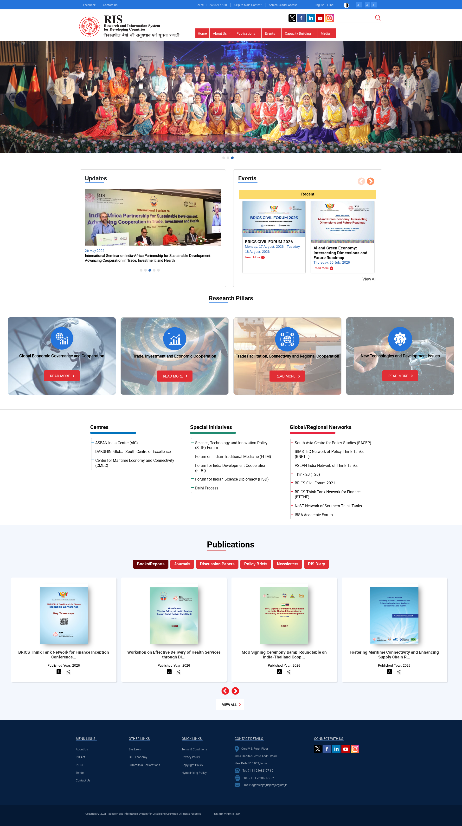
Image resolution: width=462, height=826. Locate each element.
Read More (253, 257)
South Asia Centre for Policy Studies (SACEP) (333, 442)
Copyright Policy (192, 765)
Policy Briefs (255, 564)
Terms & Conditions (194, 749)
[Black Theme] (346, 5)
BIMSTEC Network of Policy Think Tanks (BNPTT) (329, 454)
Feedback (89, 5)
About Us (82, 749)
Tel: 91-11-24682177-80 (211, 5)
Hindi (330, 5)
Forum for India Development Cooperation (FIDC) (230, 468)
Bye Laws (135, 749)
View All (369, 279)
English (319, 5)
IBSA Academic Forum (314, 514)
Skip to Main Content (248, 5)
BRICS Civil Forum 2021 (315, 483)
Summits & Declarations (144, 765)
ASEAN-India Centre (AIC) (116, 442)
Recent (307, 194)
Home (202, 33)
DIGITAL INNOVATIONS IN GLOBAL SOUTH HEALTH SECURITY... (394, 654)
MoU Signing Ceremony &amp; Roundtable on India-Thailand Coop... (174, 654)
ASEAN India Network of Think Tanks (326, 465)
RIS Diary (316, 564)
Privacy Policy (191, 757)
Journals (182, 564)
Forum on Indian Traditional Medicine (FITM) (233, 456)
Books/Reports (151, 564)
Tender (80, 772)
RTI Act (80, 757)
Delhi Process (206, 488)
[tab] (307, 194)
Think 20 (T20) (307, 474)
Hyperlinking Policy (194, 772)
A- (373, 5)
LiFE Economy (138, 757)
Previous (366, 184)
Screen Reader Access (283, 5)
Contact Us (110, 5)
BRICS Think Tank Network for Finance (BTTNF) (327, 494)
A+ (359, 5)
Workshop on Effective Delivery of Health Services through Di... (63, 654)
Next (375, 184)
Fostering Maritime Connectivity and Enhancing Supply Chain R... (284, 654)
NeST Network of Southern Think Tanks (328, 505)
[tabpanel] (307, 238)
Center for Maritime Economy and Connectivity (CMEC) (134, 463)
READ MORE (60, 375)
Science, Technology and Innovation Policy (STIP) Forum (231, 445)
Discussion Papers (217, 564)
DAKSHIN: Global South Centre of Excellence (133, 451)
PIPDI (79, 765)
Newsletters (287, 564)
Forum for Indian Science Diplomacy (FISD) (232, 479)
